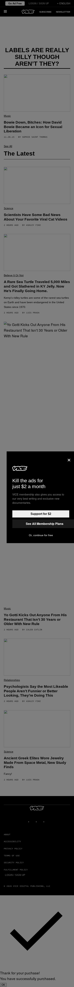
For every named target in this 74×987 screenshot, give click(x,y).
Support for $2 (41, 513)
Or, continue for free (41, 535)
